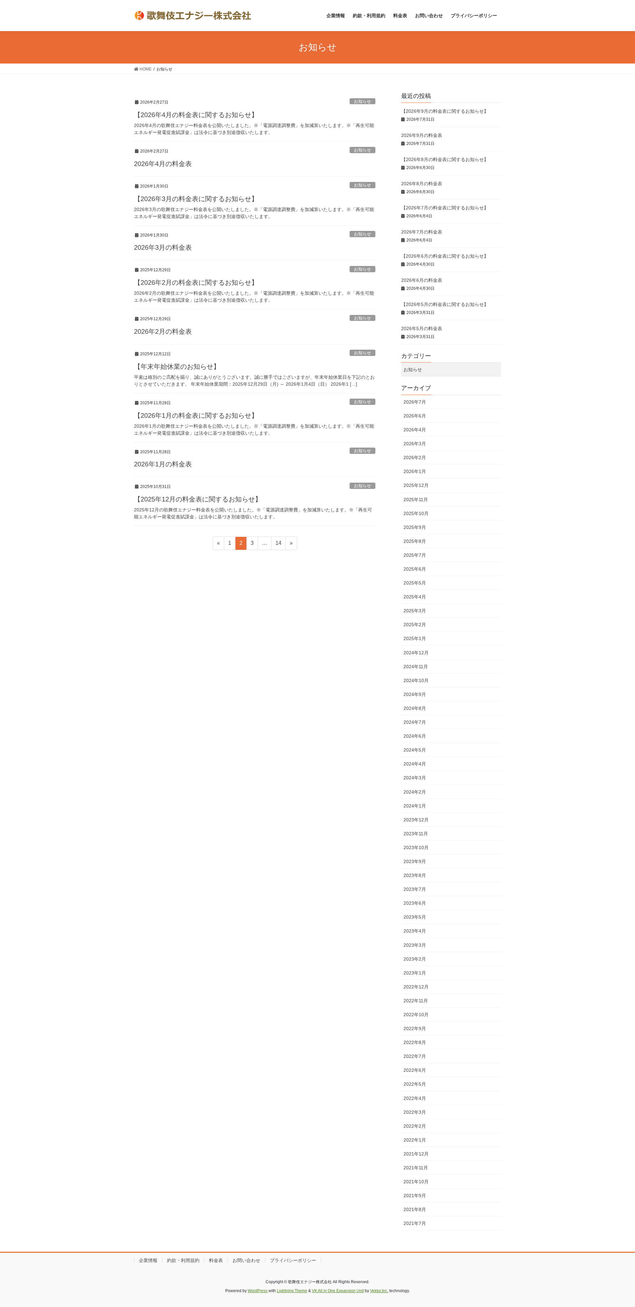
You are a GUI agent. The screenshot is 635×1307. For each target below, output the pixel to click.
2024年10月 (416, 680)
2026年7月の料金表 (421, 232)
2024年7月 (414, 722)
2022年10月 (416, 1014)
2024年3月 (414, 777)
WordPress (258, 1290)
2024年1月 (414, 805)
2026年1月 (414, 471)
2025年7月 (414, 555)
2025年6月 (414, 569)
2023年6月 (414, 903)
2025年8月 (414, 541)
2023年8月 (414, 875)
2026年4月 (414, 429)
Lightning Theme (292, 1290)
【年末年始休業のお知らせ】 (177, 366)
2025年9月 (414, 527)
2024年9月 (414, 694)
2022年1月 (414, 1140)
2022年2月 (414, 1126)
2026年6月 (414, 415)
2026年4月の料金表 (163, 163)
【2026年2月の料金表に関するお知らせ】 (196, 282)
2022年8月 (414, 1042)
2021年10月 (416, 1181)
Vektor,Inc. (379, 1290)
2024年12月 (416, 652)
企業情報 (148, 1260)
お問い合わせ (246, 1260)
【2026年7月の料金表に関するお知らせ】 (444, 207)
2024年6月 (414, 736)
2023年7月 (414, 889)
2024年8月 (414, 708)
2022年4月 (414, 1098)
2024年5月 (414, 750)
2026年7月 (414, 402)
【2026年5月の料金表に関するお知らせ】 (444, 304)
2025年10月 (416, 513)
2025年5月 (414, 583)
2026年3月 (414, 443)
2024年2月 (414, 792)
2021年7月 (414, 1223)
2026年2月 (414, 457)
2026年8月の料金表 (421, 183)
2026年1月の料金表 (163, 464)
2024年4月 (414, 763)
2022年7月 (414, 1056)
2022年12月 (416, 986)
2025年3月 (414, 610)
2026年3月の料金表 (163, 247)
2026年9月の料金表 (421, 135)
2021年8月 (414, 1209)
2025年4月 (414, 596)
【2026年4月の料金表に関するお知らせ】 (196, 114)
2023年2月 (414, 959)
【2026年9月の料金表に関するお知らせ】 (444, 111)
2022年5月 (414, 1084)
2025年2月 (414, 624)
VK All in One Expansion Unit (338, 1290)
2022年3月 (414, 1112)
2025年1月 (414, 638)
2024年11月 (415, 666)
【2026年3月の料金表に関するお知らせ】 (196, 198)
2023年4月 (414, 931)
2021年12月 (416, 1153)
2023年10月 (416, 847)
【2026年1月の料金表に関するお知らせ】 (196, 415)
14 (278, 545)
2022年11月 (415, 1000)
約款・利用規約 (183, 1260)
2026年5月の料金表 (421, 328)
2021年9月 (414, 1195)
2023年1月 (414, 973)
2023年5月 (414, 917)
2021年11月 (415, 1167)
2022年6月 (414, 1070)
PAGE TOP (614, 1262)
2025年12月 (416, 485)
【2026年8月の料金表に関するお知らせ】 (444, 159)
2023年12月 (416, 819)
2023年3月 (414, 945)
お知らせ (362, 101)
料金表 (216, 1260)
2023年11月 (415, 833)
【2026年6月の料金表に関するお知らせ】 (444, 256)
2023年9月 (414, 861)
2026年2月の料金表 (163, 331)
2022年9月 (414, 1028)
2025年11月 (415, 499)
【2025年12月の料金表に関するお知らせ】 (198, 499)
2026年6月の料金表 (421, 280)
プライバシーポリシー (293, 1260)
